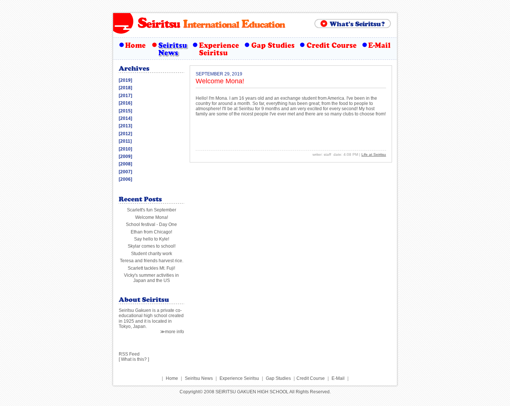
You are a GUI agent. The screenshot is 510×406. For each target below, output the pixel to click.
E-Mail (378, 48)
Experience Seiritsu (217, 48)
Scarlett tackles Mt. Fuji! (151, 268)
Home (131, 48)
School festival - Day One (151, 224)
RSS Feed (129, 354)
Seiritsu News (171, 48)
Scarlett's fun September (151, 210)
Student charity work (151, 253)
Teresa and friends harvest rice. (151, 260)
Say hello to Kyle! (151, 239)
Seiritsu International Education (212, 22)
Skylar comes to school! (151, 246)
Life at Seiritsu (373, 154)
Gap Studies (270, 48)
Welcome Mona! (151, 217)
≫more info (172, 331)
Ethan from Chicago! (151, 232)
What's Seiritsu (352, 23)
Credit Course (329, 48)
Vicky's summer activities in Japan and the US (151, 278)
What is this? (134, 359)
